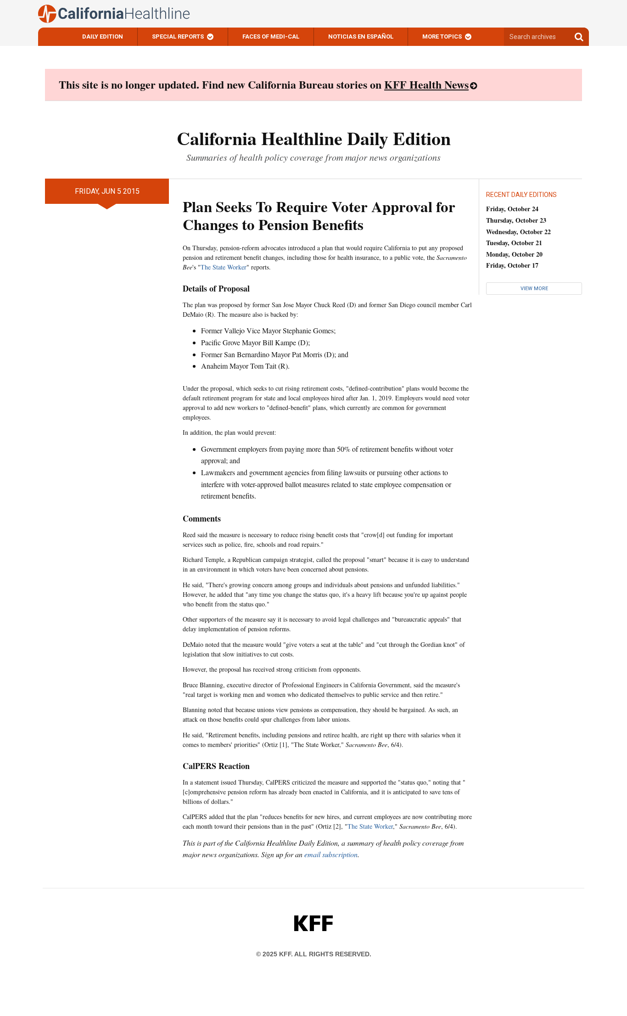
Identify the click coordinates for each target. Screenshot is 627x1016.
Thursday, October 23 (516, 220)
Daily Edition (102, 36)
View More (534, 289)
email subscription (331, 854)
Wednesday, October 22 (518, 231)
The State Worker (223, 267)
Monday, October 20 (514, 254)
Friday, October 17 (512, 265)
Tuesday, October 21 (514, 242)
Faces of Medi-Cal (270, 36)
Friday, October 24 (512, 208)
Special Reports (178, 36)
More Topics (442, 36)
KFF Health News (426, 84)
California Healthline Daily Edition (314, 138)
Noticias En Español (360, 36)
